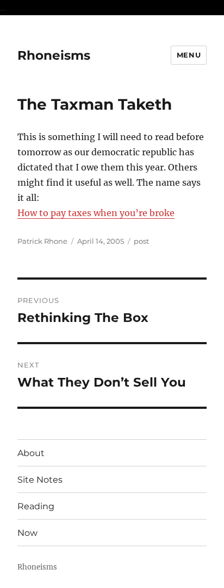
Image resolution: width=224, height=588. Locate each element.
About (31, 453)
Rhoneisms (53, 55)
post (141, 241)
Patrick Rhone (42, 241)
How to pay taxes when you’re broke (96, 212)
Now (27, 533)
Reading (35, 506)
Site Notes (40, 480)
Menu (189, 54)
